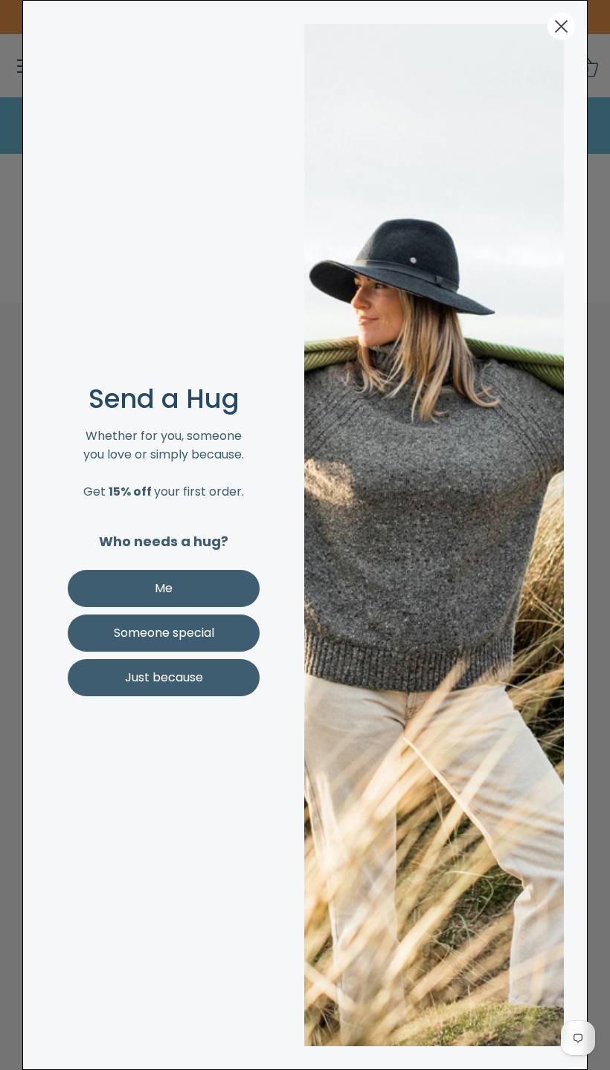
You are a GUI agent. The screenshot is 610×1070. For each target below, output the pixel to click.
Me (164, 588)
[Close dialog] (561, 26)
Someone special (164, 632)
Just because (164, 677)
